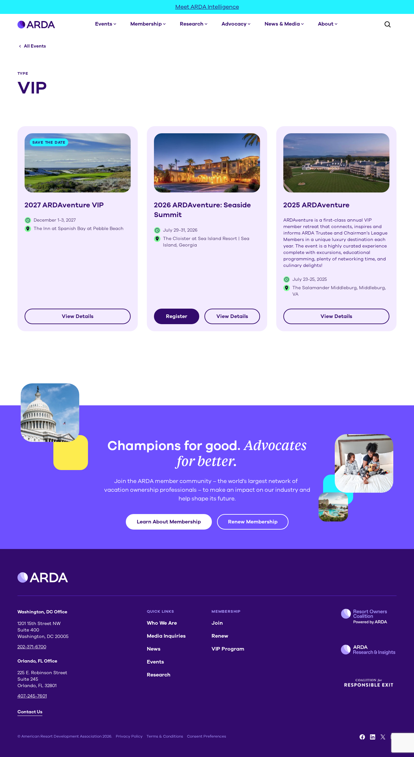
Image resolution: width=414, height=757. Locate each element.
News (153, 649)
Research (191, 23)
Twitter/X (383, 737)
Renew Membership (253, 521)
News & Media (282, 23)
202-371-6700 (31, 647)
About (325, 23)
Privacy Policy (129, 736)
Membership (146, 23)
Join (217, 623)
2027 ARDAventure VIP (64, 205)
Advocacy (234, 23)
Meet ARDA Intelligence (207, 7)
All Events (35, 46)
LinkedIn (372, 737)
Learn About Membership (169, 521)
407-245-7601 (32, 696)
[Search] (387, 24)
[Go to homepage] (36, 24)
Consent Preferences (206, 736)
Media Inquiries (166, 636)
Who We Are (162, 623)
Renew (220, 636)
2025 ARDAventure (316, 205)
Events (103, 23)
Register (176, 316)
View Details (77, 316)
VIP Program (228, 649)
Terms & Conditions (165, 736)
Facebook (362, 737)
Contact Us (29, 712)
